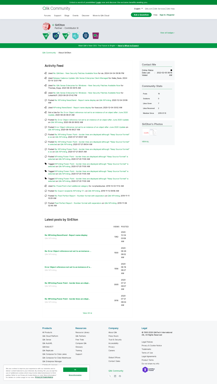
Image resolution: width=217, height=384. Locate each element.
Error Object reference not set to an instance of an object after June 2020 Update (90, 127)
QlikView (45, 347)
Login (98, 2)
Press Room (113, 336)
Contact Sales (114, 361)
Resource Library (82, 332)
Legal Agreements (149, 356)
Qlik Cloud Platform (50, 336)
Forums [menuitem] (47, 15)
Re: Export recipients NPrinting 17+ (70, 191)
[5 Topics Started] (56, 36)
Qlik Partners (80, 336)
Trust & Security (115, 339)
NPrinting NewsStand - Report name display (72, 107)
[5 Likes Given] (76, 36)
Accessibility (113, 343)
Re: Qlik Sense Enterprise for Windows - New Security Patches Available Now (86, 85)
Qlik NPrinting (105, 100)
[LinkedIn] (115, 376)
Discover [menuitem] (85, 15)
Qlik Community (49, 53)
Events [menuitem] (75, 15)
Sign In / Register (167, 15)
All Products (47, 332)
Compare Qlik (80, 343)
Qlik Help (171, 9)
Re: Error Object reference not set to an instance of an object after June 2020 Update (92, 120)
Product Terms (148, 360)
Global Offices (114, 357)
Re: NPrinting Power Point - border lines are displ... (67, 283)
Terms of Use (147, 353)
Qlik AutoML (47, 343)
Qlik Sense (46, 339)
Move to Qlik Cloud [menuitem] (101, 15)
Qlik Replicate (47, 350)
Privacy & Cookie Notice (152, 345)
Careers (111, 350)
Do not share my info (151, 363)
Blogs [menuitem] (67, 15)
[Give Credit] (86, 36)
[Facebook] (120, 376)
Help (155, 15)
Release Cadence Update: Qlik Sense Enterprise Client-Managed (80, 78)
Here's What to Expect (128, 45)
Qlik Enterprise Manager (52, 361)
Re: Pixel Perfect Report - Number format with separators (80, 196)
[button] (146, 132)
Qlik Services (159, 9)
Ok (75, 370)
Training (78, 350)
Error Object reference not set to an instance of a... (68, 267)
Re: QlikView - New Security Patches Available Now (75, 73)
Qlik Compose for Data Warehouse (56, 358)
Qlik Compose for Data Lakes (54, 354)
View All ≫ (87, 313)
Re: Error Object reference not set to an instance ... (68, 251)
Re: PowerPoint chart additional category (70, 186)
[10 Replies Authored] (46, 36)
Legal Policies (147, 342)
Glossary (79, 347)
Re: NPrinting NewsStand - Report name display (75, 100)
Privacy (111, 347)
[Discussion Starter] (96, 36)
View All (145, 142)
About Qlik (112, 332)
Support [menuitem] (57, 15)
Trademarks (146, 349)
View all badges (166, 33)
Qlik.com (148, 9)
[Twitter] (110, 376)
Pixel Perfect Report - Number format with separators (78, 203)
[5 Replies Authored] (66, 36)
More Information (75, 375)
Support (78, 354)
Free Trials (79, 339)
